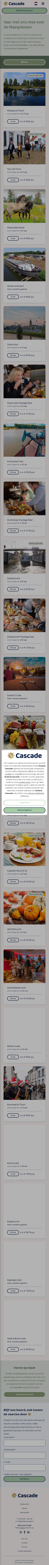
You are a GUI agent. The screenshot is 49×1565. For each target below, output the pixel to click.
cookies (8, 774)
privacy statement (36, 793)
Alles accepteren (24, 810)
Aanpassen (24, 802)
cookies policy (24, 782)
